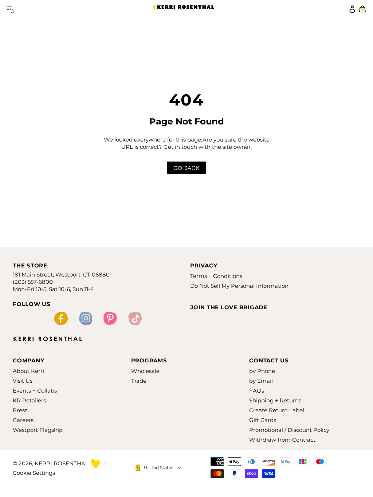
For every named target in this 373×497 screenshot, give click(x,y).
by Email (261, 380)
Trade (138, 380)
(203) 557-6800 (33, 281)
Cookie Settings (34, 472)
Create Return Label (276, 410)
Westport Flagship (38, 429)
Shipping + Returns (275, 400)
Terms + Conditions (216, 276)
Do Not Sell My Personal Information (239, 285)
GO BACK (186, 168)
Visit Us (22, 380)
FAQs (256, 390)
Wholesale (145, 370)
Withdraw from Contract (282, 439)
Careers (23, 420)
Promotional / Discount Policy (289, 429)
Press (20, 410)
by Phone (262, 370)
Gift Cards (262, 420)
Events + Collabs (35, 390)
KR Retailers (29, 400)
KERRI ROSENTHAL (183, 9)
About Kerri (28, 370)
